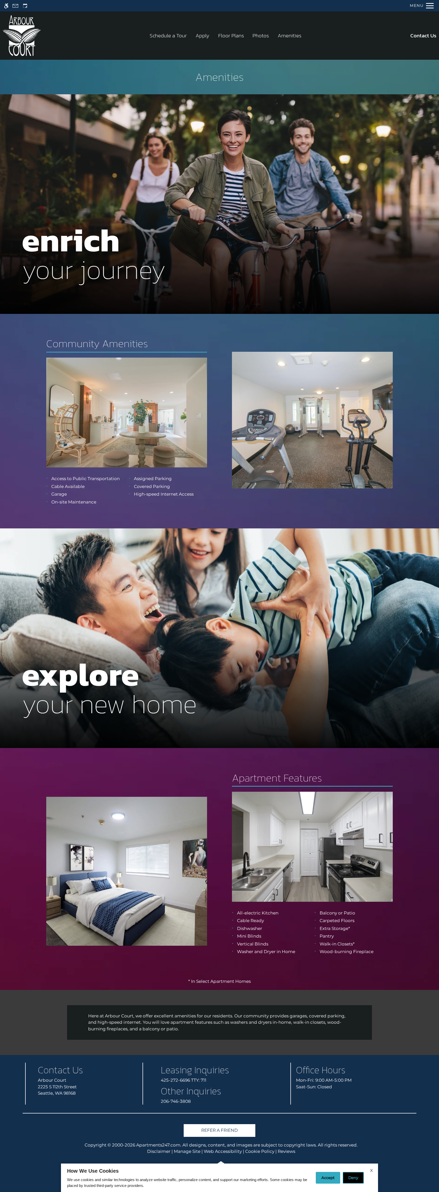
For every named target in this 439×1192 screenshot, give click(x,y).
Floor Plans (231, 35)
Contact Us (423, 35)
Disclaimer (158, 1151)
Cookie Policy (259, 1151)
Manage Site (187, 1151)
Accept (328, 1177)
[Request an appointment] (25, 5)
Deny (353, 1177)
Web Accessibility (223, 1151)
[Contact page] (15, 5)
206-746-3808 (176, 1101)
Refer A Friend (219, 1130)
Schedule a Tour (168, 35)
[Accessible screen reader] (6, 5)
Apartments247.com (158, 1145)
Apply (202, 35)
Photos (261, 35)
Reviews (286, 1151)
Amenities (289, 35)
